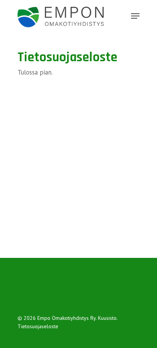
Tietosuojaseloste (38, 326)
